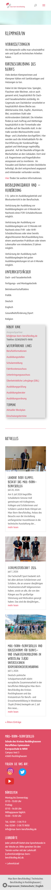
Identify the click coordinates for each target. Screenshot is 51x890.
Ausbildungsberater (16, 392)
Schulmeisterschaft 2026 (22, 567)
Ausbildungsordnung (17, 398)
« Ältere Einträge (13, 722)
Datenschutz (27, 885)
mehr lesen (13, 527)
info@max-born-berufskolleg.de (20, 829)
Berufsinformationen (17, 350)
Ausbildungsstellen (16, 356)
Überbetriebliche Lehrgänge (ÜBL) (23, 380)
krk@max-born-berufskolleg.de (22, 335)
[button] (5, 885)
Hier (7, 178)
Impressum (13, 885)
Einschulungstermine (17, 415)
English (39, 885)
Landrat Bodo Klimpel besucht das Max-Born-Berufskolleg (22, 481)
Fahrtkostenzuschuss (17, 368)
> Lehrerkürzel (12, 863)
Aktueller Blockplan (16, 409)
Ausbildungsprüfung (16, 386)
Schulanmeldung (14, 362)
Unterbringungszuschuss (18, 374)
